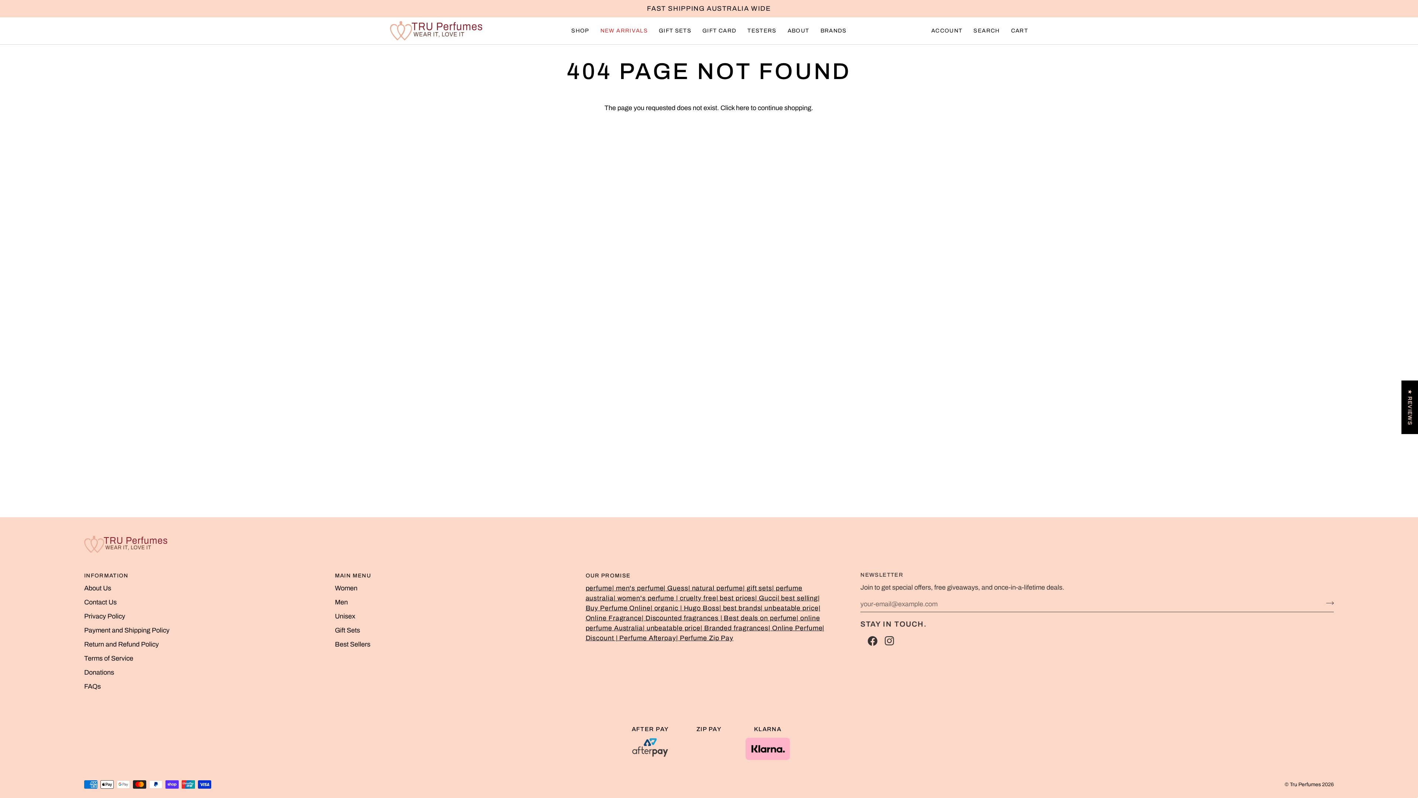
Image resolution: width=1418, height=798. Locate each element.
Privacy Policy (104, 616)
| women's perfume (645, 598)
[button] (580, 30)
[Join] (1328, 603)
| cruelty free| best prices (715, 598)
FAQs (92, 686)
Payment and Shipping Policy (126, 630)
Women (346, 588)
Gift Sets (347, 630)
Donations (99, 672)
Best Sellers (352, 644)
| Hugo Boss (699, 608)
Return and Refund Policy (121, 644)
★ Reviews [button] (1410, 407)
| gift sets (757, 588)
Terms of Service (108, 658)
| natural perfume (715, 588)
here (742, 108)
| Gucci (766, 598)
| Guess (676, 588)
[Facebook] (872, 641)
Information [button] (106, 576)
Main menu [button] (353, 576)
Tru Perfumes (1305, 784)
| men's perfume (638, 588)
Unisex (345, 616)
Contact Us (100, 602)
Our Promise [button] (608, 576)
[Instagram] (889, 641)
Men (341, 602)
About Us (97, 588)
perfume (599, 588)
